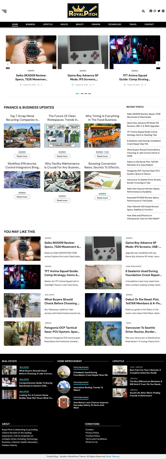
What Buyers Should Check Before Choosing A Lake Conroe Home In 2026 (143, 152)
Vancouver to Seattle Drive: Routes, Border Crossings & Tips (140, 330)
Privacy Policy (92, 432)
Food (106, 152)
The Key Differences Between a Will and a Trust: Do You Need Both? (146, 383)
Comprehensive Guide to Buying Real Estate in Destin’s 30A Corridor (36, 384)
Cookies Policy (93, 435)
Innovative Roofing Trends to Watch (88, 388)
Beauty (80, 24)
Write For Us (92, 442)
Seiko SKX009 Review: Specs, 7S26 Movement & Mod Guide (31, 77)
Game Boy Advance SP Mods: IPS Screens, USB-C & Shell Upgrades (83, 77)
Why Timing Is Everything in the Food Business (102, 118)
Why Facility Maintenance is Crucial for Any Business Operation (62, 165)
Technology (114, 24)
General (31, 71)
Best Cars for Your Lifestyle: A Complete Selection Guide (145, 371)
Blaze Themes (112, 456)
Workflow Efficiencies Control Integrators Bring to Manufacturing (22, 165)
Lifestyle (48, 24)
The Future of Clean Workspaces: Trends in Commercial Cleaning (62, 118)
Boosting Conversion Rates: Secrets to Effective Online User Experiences (102, 165)
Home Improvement (133, 266)
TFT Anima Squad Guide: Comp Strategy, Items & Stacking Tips (135, 77)
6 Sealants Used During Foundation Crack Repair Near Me (143, 273)
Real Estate (49, 295)
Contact (149, 24)
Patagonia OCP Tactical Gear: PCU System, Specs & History (61, 330)
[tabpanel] (31, 64)
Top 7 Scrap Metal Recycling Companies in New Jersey (22, 118)
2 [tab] (82, 93)
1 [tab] (77, 93)
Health (64, 24)
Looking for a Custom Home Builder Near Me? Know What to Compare (35, 396)
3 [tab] (86, 93)
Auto (132, 367)
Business (30, 24)
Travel (133, 24)
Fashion (96, 24)
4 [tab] (89, 93)
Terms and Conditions (96, 439)
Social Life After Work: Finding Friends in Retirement (145, 394)
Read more (22, 156)
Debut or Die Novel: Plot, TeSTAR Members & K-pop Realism (143, 301)
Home (15, 24)
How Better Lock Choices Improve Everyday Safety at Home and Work (91, 405)
